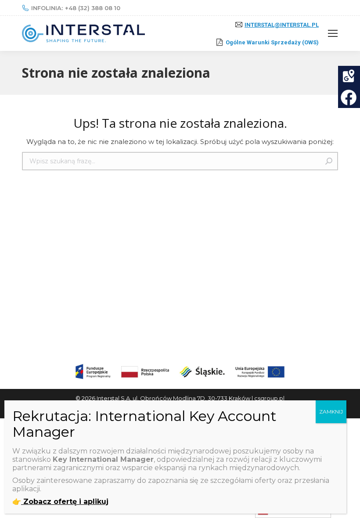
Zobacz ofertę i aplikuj (64, 501)
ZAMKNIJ (331, 411)
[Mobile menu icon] (333, 33)
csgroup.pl (269, 398)
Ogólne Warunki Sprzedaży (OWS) (272, 42)
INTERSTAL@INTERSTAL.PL (282, 25)
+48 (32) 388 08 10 (92, 7)
